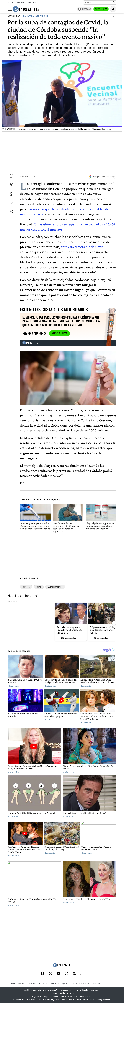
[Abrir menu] (10, 9)
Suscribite (101, 9)
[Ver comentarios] (114, 17)
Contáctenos (43, 984)
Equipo (64, 984)
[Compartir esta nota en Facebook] (11, 176)
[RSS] (74, 973)
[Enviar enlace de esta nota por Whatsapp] (11, 194)
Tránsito (95, 984)
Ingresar (86, 9)
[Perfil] (62, 966)
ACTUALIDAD (14, 16)
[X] (50, 973)
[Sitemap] (81, 973)
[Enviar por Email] (11, 203)
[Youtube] (58, 973)
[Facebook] (42, 974)
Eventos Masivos (55, 587)
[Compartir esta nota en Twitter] (11, 185)
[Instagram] (66, 973)
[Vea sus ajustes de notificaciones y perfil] (113, 9)
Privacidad (55, 984)
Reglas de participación (79, 984)
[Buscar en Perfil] (114, 2)
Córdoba (26, 587)
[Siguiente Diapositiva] (114, 623)
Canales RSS (15, 984)
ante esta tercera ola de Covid (82, 247)
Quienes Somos (29, 984)
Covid (38, 587)
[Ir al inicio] (26, 9)
